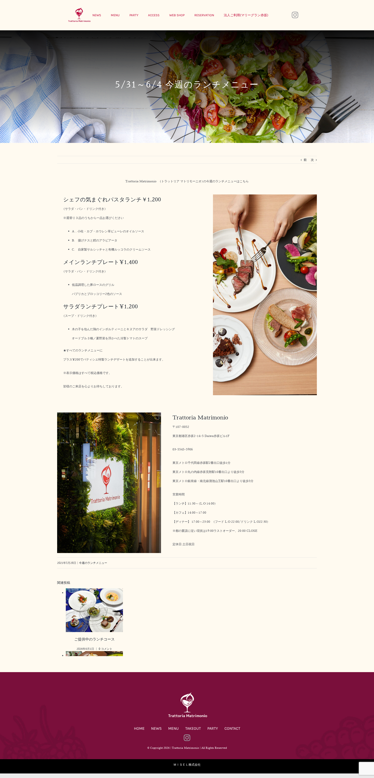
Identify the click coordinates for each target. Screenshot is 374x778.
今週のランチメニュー (93, 563)
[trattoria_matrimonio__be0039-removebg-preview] (78, 8)
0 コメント (105, 649)
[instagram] (295, 15)
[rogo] (187, 693)
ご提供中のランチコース (94, 639)
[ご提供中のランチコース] (94, 593)
